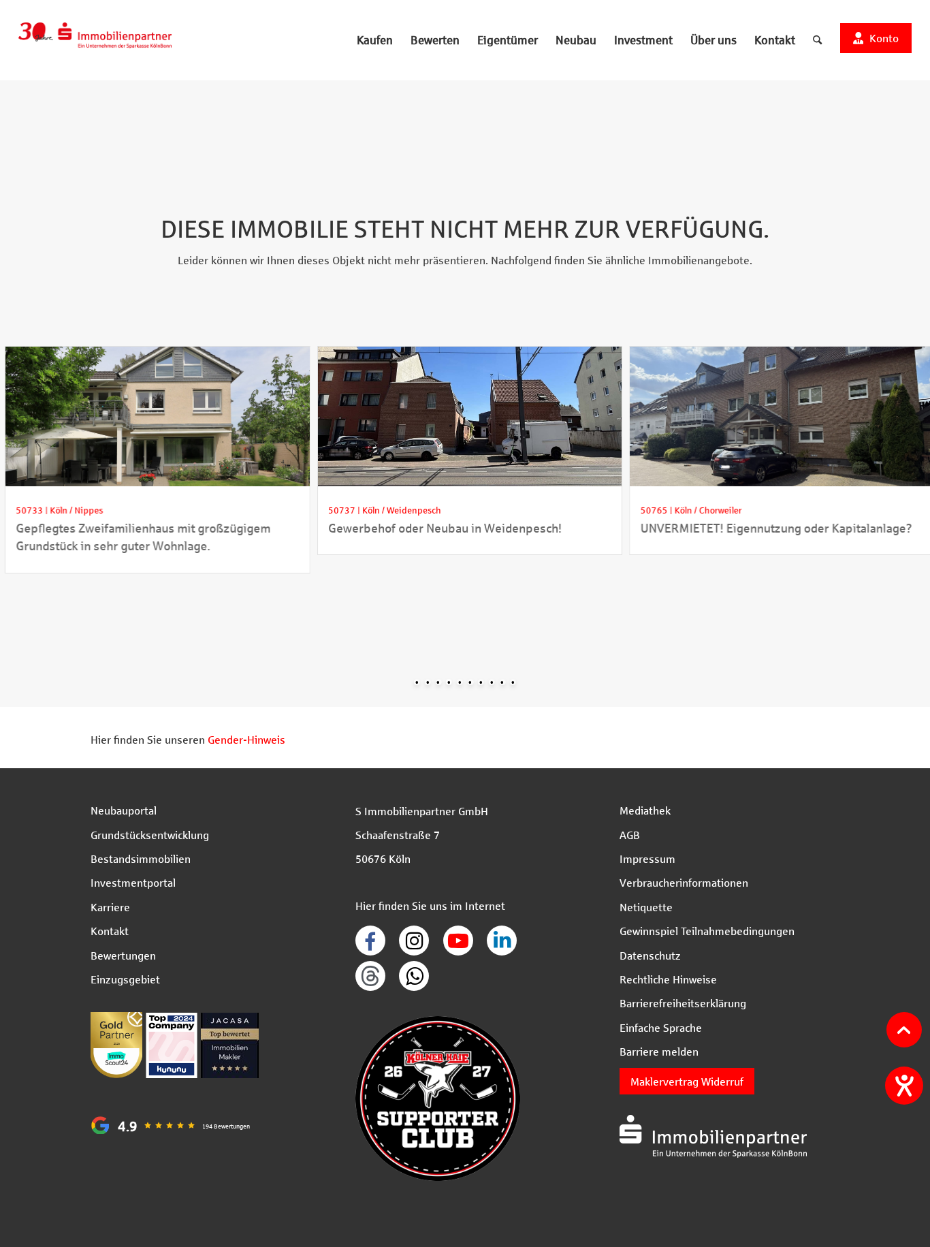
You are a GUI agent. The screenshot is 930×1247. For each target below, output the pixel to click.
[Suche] (817, 40)
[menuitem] (375, 40)
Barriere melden (659, 1051)
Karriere (110, 906)
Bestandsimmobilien (141, 858)
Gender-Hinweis (246, 739)
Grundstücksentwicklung (150, 834)
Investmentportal (133, 882)
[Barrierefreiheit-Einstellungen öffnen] (904, 1086)
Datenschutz (650, 955)
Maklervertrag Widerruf (686, 1081)
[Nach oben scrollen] (904, 1029)
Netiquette (646, 906)
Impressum (647, 858)
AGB (630, 834)
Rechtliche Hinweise (668, 979)
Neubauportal (124, 810)
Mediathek (645, 810)
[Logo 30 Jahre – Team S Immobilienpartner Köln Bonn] (95, 40)
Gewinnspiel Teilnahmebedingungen (707, 930)
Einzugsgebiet (125, 979)
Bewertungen (123, 955)
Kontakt (110, 930)
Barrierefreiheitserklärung (683, 1002)
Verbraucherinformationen (684, 882)
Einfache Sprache (661, 1027)
